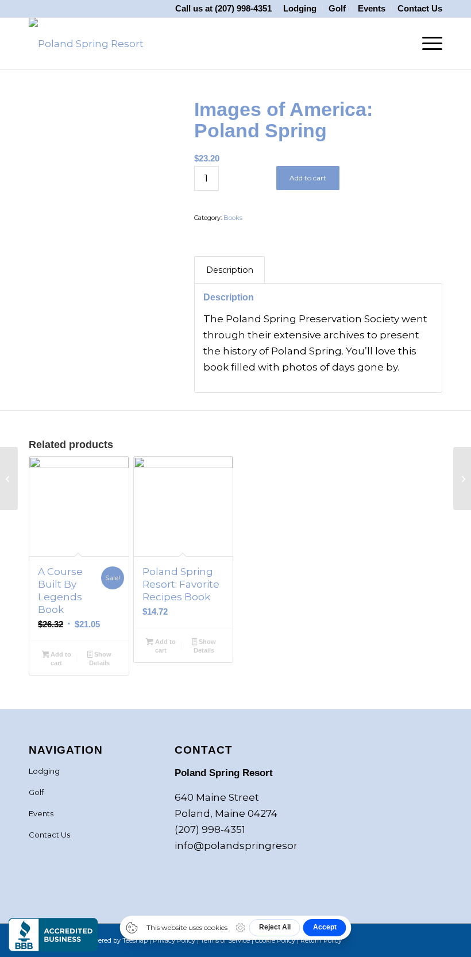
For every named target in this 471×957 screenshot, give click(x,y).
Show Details (100, 658)
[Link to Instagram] (399, 938)
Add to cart (307, 177)
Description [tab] (229, 270)
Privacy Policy (174, 940)
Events (41, 813)
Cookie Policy (275, 940)
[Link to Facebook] (382, 938)
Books (232, 218)
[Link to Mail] (433, 938)
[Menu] (426, 44)
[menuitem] (300, 8)
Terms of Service (225, 940)
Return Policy (321, 940)
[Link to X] (416, 938)
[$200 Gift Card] (9, 478)
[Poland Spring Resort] (86, 44)
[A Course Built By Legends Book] (462, 478)
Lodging (44, 770)
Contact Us (49, 834)
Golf (36, 792)
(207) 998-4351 (243, 8)
